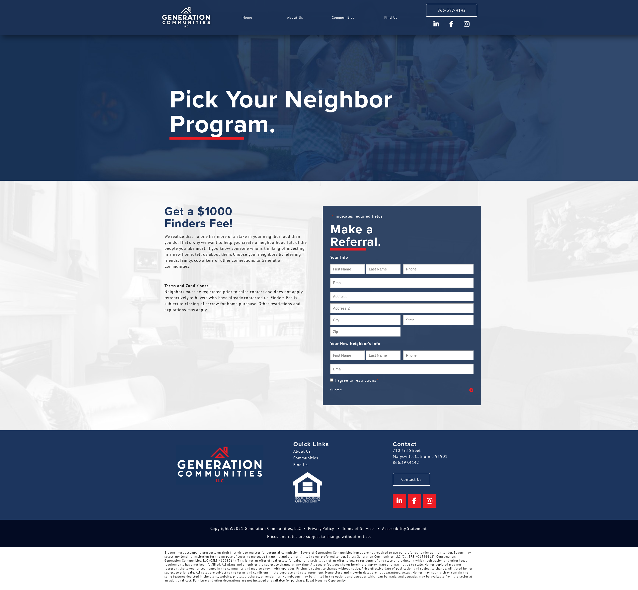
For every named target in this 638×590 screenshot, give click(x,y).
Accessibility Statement (404, 528)
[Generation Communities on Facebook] (451, 24)
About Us (295, 17)
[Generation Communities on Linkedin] (436, 24)
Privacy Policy (321, 528)
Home (247, 17)
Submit (335, 390)
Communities (343, 17)
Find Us (391, 17)
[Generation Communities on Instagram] (466, 24)
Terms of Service (358, 528)
